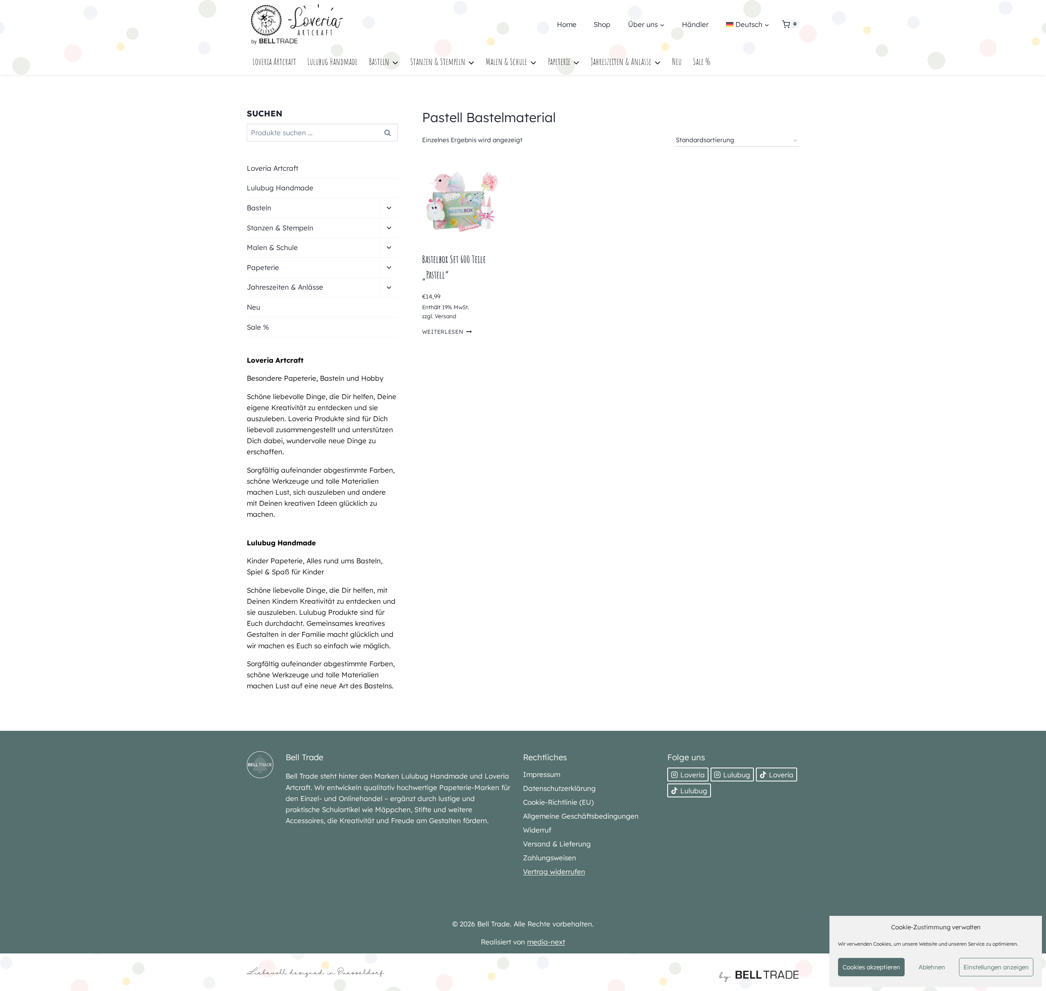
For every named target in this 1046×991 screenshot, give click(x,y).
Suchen (390, 132)
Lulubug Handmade (332, 61)
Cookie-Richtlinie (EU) (558, 802)
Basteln (259, 207)
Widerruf (537, 830)
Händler (695, 24)
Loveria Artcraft (274, 61)
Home (567, 24)
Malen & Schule (272, 247)
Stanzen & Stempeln (280, 227)
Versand (445, 315)
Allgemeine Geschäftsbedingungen (581, 816)
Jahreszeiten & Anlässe (285, 287)
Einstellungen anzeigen (996, 967)
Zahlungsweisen (549, 857)
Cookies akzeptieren (871, 967)
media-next (546, 941)
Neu (677, 61)
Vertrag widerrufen (554, 871)
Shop (602, 24)
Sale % (701, 61)
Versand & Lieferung (557, 843)
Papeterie (263, 267)
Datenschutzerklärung (559, 788)
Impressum (541, 774)
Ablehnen (932, 967)
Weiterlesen (442, 331)
